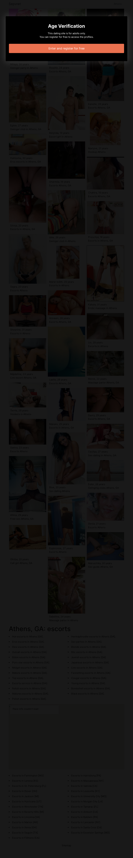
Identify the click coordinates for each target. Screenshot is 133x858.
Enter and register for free (66, 48)
